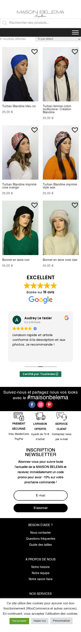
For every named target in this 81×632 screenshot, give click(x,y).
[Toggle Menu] (75, 32)
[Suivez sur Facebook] (32, 404)
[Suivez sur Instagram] (40, 404)
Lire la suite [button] (43, 355)
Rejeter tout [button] (40, 621)
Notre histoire (40, 567)
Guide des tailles (40, 544)
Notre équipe (40, 573)
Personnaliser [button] (61, 620)
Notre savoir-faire (40, 579)
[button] (34, 49)
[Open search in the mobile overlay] (40, 23)
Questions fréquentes (40, 538)
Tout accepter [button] (19, 621)
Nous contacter (40, 532)
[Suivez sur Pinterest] (49, 404)
